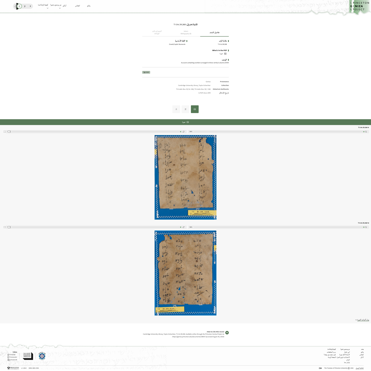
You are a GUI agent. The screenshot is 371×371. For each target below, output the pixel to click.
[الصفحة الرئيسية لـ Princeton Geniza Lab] (40, 356)
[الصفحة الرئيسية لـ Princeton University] (13, 368)
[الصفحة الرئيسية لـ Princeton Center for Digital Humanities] (26, 356)
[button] (360, 7)
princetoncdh (13, 360)
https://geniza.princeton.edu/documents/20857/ (188, 337)
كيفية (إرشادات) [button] (43, 5)
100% (191, 131)
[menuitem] (92, 6)
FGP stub (146, 72)
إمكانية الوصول (360, 368)
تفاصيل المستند (214, 32)
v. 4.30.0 (23, 368)
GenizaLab (12, 354)
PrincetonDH (13, 357)
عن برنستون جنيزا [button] (55, 5)
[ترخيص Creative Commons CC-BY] (320, 368)
